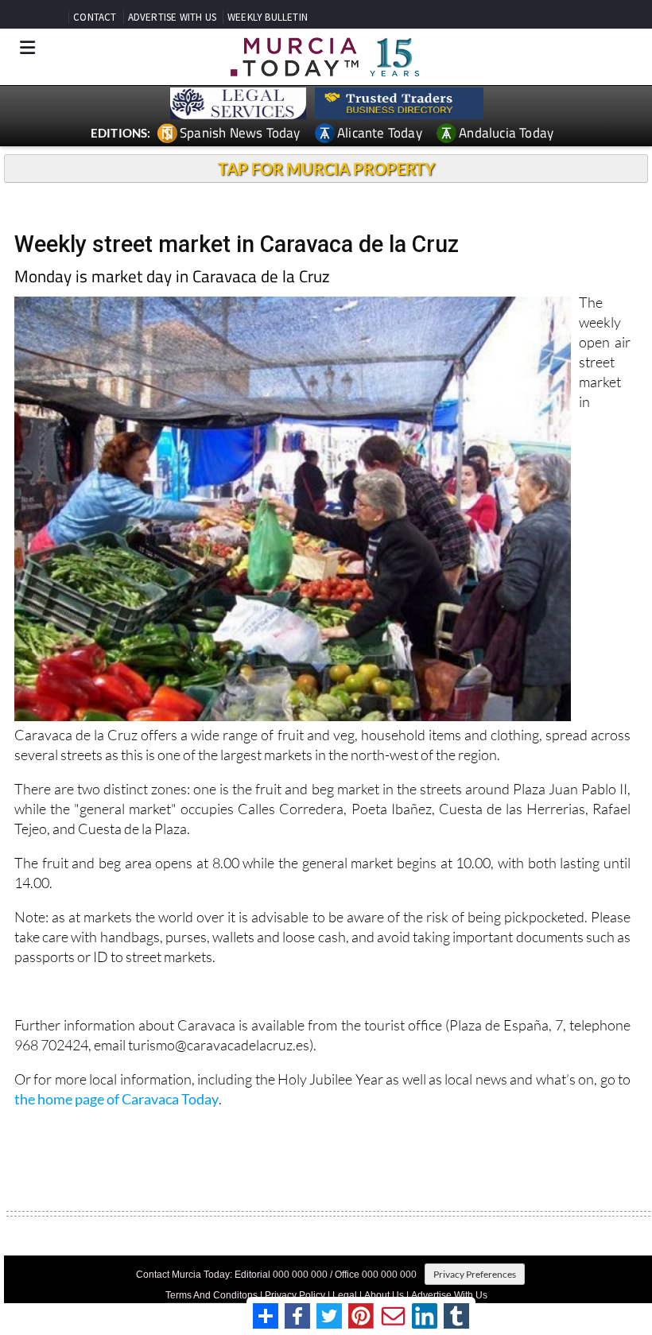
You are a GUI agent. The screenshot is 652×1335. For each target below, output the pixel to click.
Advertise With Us (449, 1295)
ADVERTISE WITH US (172, 17)
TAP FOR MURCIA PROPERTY (326, 168)
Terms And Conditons (211, 1295)
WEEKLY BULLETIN (267, 17)
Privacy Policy (295, 1295)
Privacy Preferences (474, 1274)
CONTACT (94, 17)
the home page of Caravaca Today (116, 1099)
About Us (384, 1295)
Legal (344, 1295)
